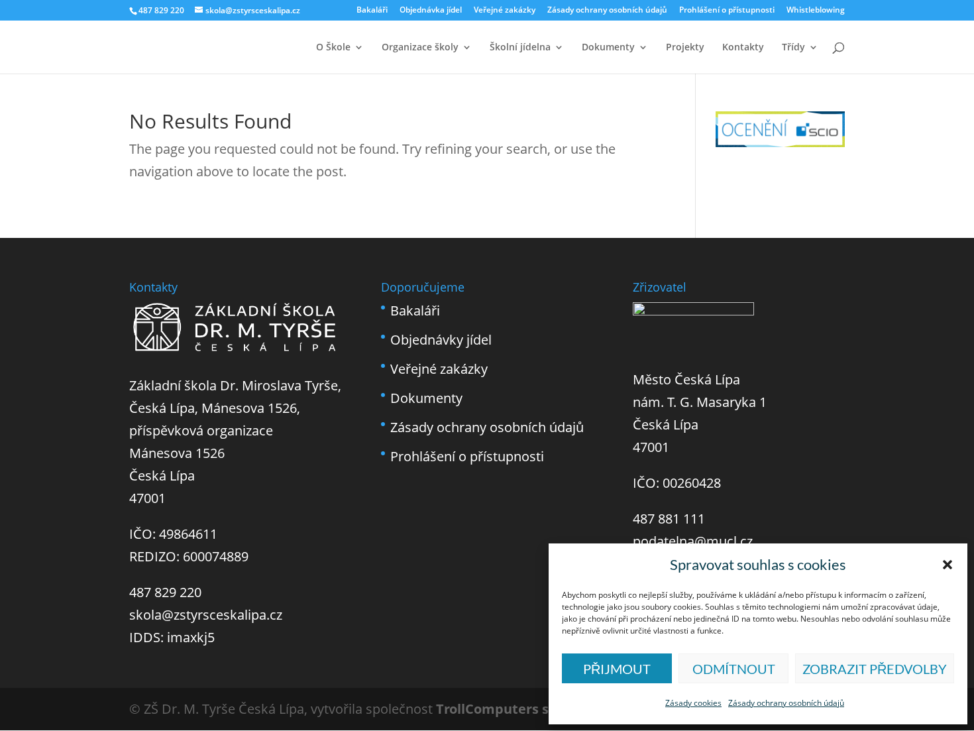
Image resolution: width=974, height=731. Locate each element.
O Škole (333, 47)
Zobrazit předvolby (874, 669)
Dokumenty (608, 47)
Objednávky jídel (441, 340)
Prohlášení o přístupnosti (727, 10)
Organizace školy (420, 47)
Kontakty (743, 47)
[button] (947, 564)
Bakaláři (372, 10)
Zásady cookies (693, 702)
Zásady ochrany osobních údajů (786, 702)
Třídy (793, 47)
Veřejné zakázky (504, 10)
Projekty (685, 47)
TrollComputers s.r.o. (505, 709)
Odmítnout (733, 669)
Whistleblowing (815, 10)
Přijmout (617, 669)
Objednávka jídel (431, 10)
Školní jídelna (520, 47)
